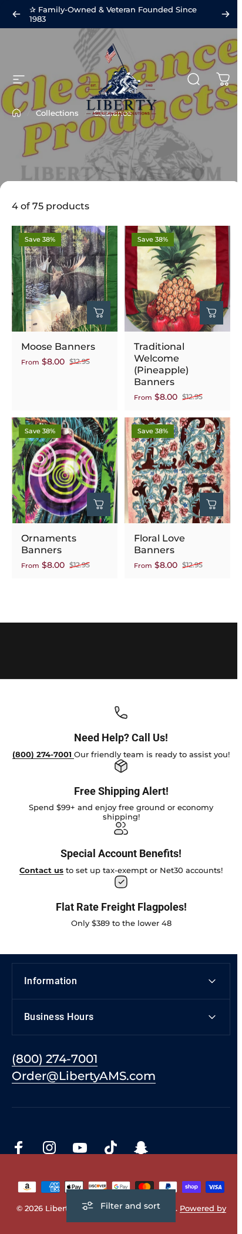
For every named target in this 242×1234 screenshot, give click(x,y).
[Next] (225, 14)
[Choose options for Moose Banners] (98, 313)
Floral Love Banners (159, 544)
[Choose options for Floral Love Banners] (211, 504)
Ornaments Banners (48, 544)
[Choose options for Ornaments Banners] (98, 504)
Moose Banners (58, 346)
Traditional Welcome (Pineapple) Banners (161, 364)
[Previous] (16, 14)
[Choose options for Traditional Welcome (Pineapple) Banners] (211, 313)
